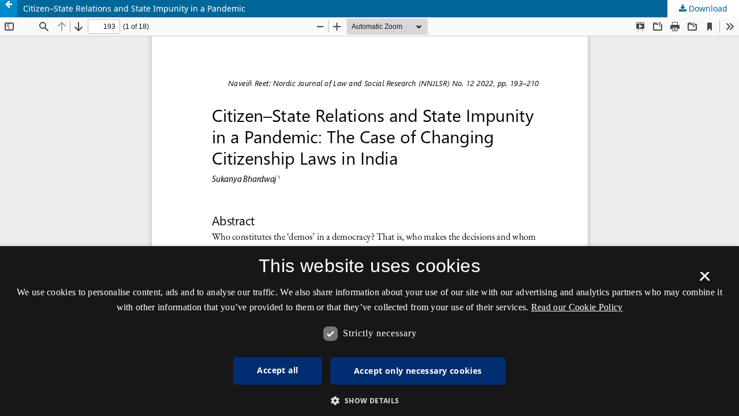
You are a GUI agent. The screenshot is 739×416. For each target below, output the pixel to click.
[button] (369, 400)
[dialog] (369, 331)
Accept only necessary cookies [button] (418, 370)
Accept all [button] (277, 370)
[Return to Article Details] (8, 8)
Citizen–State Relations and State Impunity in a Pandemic (134, 8)
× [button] (704, 280)
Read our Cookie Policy (577, 307)
